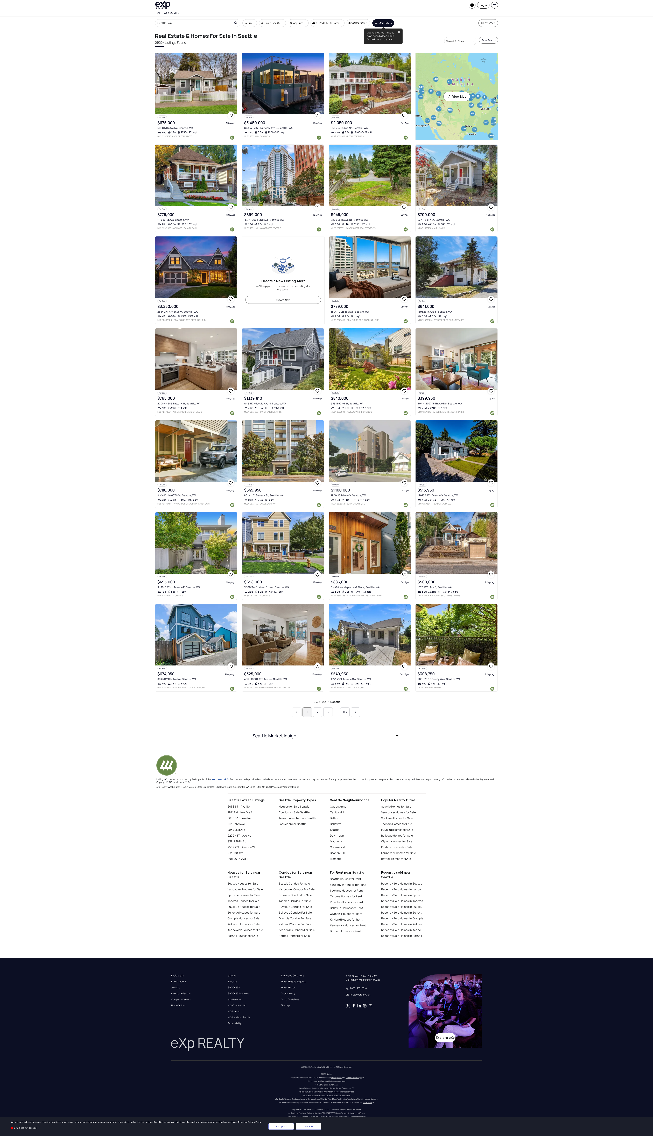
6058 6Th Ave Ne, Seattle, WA (175, 128)
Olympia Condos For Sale (295, 918)
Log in (483, 5)
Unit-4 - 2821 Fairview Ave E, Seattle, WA (268, 128)
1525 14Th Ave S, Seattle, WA (435, 587)
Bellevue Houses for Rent (346, 908)
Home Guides (178, 1005)
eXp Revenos (235, 999)
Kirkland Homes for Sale (396, 847)
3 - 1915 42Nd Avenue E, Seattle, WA (178, 587)
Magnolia (336, 841)
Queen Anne (338, 806)
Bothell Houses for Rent (345, 931)
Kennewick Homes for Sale (398, 853)
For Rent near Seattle (293, 824)
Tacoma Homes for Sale (396, 824)
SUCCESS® (234, 987)
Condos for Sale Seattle (294, 812)
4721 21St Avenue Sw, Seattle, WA (351, 679)
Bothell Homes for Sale (396, 859)
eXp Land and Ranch (239, 1017)
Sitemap (285, 1005)
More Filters (385, 23)
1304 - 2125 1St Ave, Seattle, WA (350, 311)
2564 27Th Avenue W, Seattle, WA (177, 311)
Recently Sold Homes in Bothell (401, 936)
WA (324, 702)
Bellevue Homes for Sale (397, 835)
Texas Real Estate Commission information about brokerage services (326, 1092)
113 (345, 712)
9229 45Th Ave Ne (239, 835)
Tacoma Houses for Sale (243, 901)
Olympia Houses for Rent (346, 914)
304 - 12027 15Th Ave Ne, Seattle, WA (440, 403)
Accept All (281, 1126)
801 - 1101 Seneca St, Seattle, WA (264, 495)
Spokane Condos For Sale (295, 895)
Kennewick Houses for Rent (348, 925)
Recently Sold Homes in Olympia (402, 918)
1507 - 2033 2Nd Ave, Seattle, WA (264, 220)
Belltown (336, 824)
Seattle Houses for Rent (345, 879)
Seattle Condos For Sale (294, 883)
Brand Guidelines (290, 999)
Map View (490, 23)
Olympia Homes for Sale (396, 841)
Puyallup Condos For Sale (295, 907)
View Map (459, 96)
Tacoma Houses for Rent (346, 896)
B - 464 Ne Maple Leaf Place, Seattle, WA (355, 587)
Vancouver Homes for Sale (398, 812)
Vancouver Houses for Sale (245, 889)
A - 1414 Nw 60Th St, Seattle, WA (176, 495)
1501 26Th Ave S (238, 859)
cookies (22, 1122)
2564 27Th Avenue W (241, 847)
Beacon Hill (337, 853)
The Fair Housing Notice (366, 1099)
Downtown (337, 835)
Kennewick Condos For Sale (297, 930)
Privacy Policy (288, 987)
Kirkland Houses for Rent (346, 919)
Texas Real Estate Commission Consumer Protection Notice (326, 1095)
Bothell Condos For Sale (294, 936)
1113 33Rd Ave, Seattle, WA (173, 220)
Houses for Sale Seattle (294, 806)
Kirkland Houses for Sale (244, 924)
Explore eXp (177, 975)
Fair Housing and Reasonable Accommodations (326, 1081)
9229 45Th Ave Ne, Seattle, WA (349, 220)
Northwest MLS (220, 779)
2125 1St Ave (235, 853)
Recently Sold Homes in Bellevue (402, 912)
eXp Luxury (234, 1011)
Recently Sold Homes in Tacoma (402, 901)
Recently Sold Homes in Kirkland (402, 924)
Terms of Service (352, 1077)
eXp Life (232, 975)
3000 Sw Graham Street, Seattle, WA (266, 587)
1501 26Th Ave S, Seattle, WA (435, 311)
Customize (308, 1126)
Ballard (334, 818)
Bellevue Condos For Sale (295, 912)
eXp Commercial (236, 1005)
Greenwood (337, 847)
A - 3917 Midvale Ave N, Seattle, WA (265, 403)
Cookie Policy (288, 993)
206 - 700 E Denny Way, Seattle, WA (439, 679)
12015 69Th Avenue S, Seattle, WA (438, 495)
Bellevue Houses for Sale (244, 912)
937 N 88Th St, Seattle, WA (434, 220)
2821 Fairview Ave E (240, 812)
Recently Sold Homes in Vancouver (402, 889)
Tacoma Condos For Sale (295, 901)
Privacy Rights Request (293, 981)
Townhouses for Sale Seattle (298, 818)
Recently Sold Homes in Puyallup (402, 907)
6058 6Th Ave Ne (239, 806)
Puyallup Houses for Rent (346, 902)
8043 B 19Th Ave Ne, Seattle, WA (176, 679)
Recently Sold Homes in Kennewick (402, 930)
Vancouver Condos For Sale (297, 889)
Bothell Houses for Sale (243, 936)
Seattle (335, 702)
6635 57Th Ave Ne (239, 818)
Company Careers (181, 999)
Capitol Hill (337, 812)
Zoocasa (232, 981)
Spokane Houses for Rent (346, 890)
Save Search (488, 40)
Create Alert (283, 299)
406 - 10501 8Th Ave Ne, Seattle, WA (265, 679)
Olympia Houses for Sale (243, 918)
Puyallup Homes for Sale (397, 830)
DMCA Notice (326, 1074)
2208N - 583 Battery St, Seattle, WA (178, 403)
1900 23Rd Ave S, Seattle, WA (348, 495)
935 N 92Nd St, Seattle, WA (347, 403)
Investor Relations (181, 993)
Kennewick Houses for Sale (245, 930)
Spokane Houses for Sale (244, 895)
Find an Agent (178, 981)
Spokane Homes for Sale (397, 818)
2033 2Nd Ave (236, 830)
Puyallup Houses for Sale (244, 907)
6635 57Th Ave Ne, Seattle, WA (349, 128)
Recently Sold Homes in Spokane (402, 895)
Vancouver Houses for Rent (348, 885)
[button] (326, 735)
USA (315, 702)
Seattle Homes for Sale (396, 806)
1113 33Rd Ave (236, 824)
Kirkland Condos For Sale (295, 924)
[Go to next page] (355, 712)
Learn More (367, 1102)
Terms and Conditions (292, 975)
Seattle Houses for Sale (243, 883)
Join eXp (175, 987)
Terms (240, 1122)
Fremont (335, 859)
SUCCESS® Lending (238, 993)
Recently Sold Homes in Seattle (401, 883)
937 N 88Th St (237, 841)
